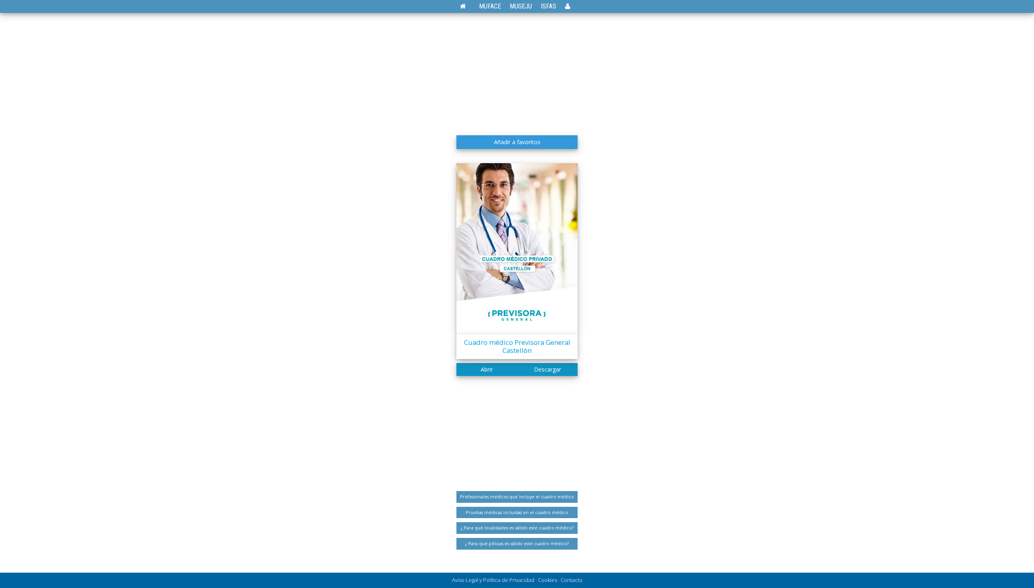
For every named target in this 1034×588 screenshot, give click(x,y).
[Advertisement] (517, 70)
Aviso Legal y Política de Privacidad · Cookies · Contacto (517, 580)
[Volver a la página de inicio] (467, 6)
